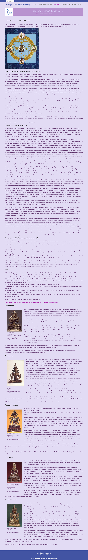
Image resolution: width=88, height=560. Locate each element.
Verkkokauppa (66, 4)
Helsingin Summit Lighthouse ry (42, 4)
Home (37, 13)
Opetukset (56, 4)
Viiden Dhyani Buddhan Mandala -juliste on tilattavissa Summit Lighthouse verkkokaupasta (31, 302)
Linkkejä (80, 4)
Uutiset (74, 4)
